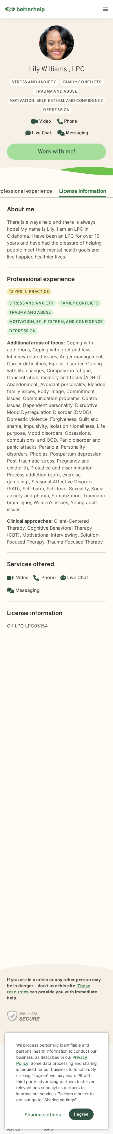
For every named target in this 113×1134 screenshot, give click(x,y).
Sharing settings (43, 1115)
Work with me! (56, 152)
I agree (81, 1115)
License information (82, 191)
